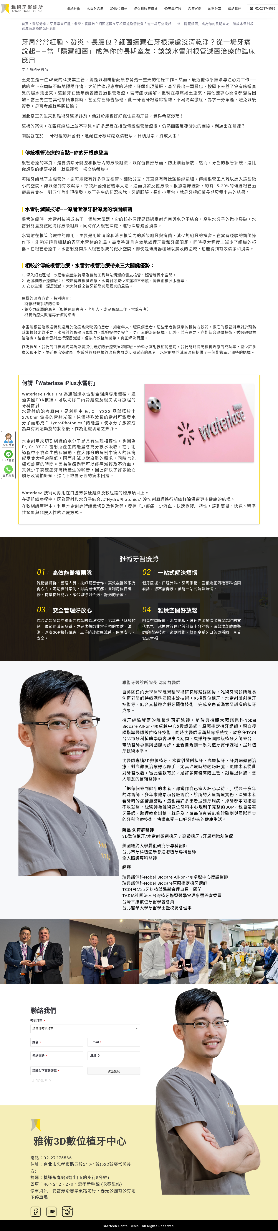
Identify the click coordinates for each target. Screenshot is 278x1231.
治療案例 (194, 9)
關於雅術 (73, 9)
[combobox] (85, 1029)
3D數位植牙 (118, 9)
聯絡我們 (234, 9)
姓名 (36, 1042)
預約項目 (37, 1020)
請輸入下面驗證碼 (45, 1070)
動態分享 (214, 9)
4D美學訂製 (172, 9)
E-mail (95, 1042)
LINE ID (94, 1055)
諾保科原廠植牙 (146, 9)
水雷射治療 (95, 9)
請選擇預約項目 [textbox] (43, 1028)
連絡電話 (39, 1055)
